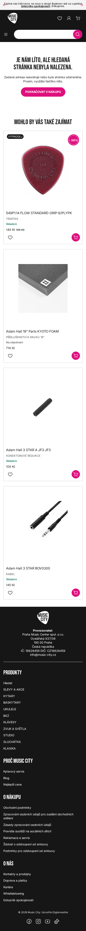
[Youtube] (47, 921)
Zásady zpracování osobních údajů (27, 824)
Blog (6, 778)
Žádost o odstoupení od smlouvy (25, 844)
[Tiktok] (56, 921)
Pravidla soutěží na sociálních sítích (27, 831)
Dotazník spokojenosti (18, 900)
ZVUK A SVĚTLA (14, 728)
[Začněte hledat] (77, 34)
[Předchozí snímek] (4, 5)
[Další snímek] (81, 5)
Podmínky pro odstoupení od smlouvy (29, 851)
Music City (34, 912)
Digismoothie (60, 912)
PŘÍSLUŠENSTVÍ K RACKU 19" (25, 337)
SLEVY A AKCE (13, 689)
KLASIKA (9, 748)
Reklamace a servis (16, 838)
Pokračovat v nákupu (43, 92)
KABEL (10, 574)
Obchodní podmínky (17, 807)
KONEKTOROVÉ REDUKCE (23, 455)
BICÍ (6, 715)
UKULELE (9, 709)
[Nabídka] (7, 34)
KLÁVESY (9, 722)
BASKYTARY (12, 702)
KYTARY (9, 696)
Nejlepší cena (12, 784)
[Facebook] (29, 921)
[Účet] (68, 18)
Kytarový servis (13, 771)
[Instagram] (38, 921)
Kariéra (8, 887)
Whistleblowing (13, 893)
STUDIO (8, 735)
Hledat (7, 683)
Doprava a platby (15, 880)
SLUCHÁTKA (12, 742)
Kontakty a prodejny (17, 874)
